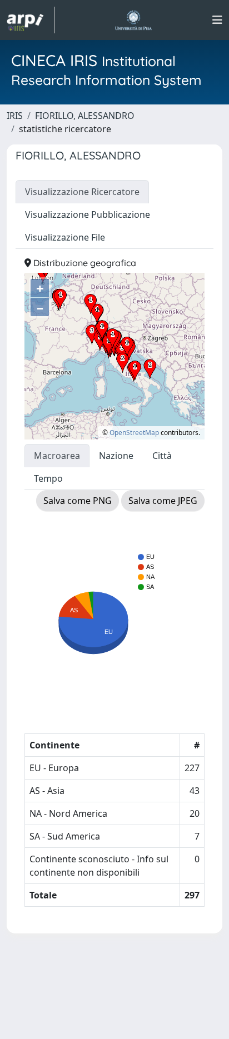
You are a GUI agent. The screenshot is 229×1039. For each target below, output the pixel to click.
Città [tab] (162, 455)
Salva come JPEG (162, 500)
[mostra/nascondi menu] (217, 20)
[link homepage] (30, 20)
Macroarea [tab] (57, 455)
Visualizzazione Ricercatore (82, 192)
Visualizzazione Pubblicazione (87, 214)
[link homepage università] (133, 20)
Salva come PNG (77, 500)
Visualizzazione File (65, 237)
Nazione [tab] (116, 455)
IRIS (15, 115)
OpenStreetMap (134, 432)
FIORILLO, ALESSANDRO (85, 115)
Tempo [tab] (48, 478)
